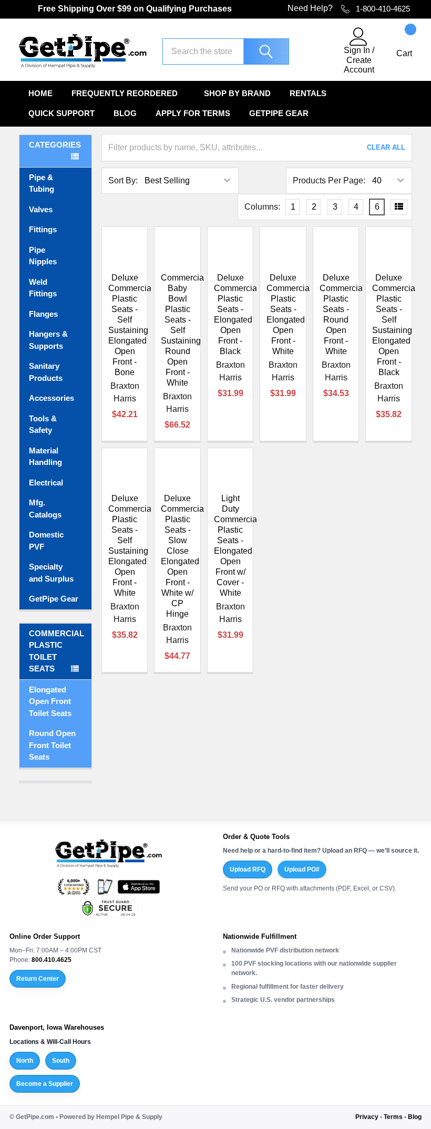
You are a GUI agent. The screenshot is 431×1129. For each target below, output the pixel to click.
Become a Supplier (44, 1083)
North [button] (24, 1060)
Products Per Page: (329, 180)
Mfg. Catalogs (45, 508)
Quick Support (61, 113)
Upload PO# (302, 869)
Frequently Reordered (124, 93)
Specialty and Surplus (51, 572)
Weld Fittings (43, 287)
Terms (393, 1117)
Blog (125, 113)
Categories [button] (55, 144)
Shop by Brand (237, 93)
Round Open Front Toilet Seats (52, 745)
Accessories (51, 397)
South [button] (60, 1060)
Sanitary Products (46, 371)
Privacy (366, 1117)
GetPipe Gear (279, 113)
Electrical (46, 482)
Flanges (43, 313)
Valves (41, 209)
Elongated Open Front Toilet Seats (50, 701)
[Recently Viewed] (316, 51)
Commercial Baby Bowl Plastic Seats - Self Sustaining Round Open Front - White (183, 330)
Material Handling (45, 456)
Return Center (37, 978)
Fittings (43, 229)
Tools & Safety (43, 424)
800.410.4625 (51, 960)
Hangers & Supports (48, 339)
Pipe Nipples (43, 255)
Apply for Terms (193, 113)
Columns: (262, 206)
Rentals (308, 93)
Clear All (386, 147)
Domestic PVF (46, 540)
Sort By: (123, 180)
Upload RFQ (247, 869)
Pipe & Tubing (41, 183)
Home (40, 93)
